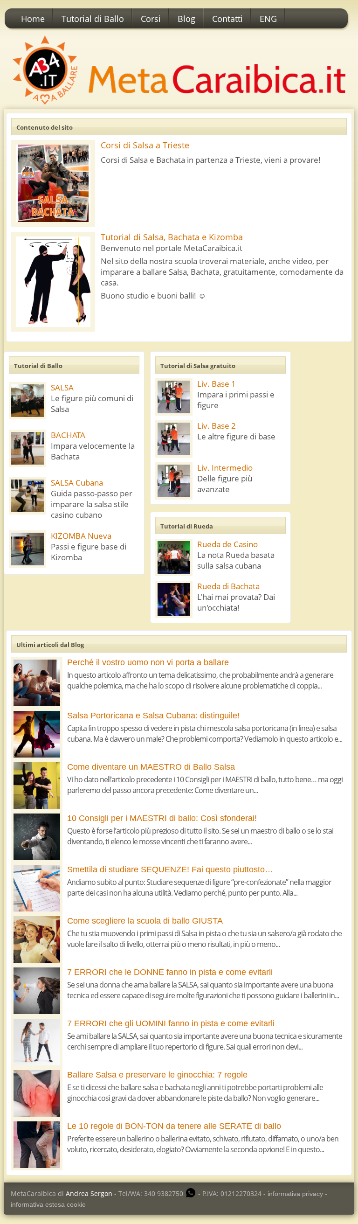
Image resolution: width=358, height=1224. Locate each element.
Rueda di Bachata (228, 586)
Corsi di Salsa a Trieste (145, 145)
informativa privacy (295, 1193)
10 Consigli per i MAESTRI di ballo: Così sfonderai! (162, 818)
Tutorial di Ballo (93, 18)
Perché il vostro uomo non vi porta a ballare (148, 662)
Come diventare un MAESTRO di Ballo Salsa (151, 767)
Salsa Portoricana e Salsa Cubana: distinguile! (153, 715)
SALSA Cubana (77, 482)
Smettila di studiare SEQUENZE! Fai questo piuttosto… (170, 869)
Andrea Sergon (89, 1193)
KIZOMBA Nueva (81, 535)
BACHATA (68, 435)
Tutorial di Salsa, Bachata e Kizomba (172, 237)
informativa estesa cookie (48, 1204)
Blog (186, 18)
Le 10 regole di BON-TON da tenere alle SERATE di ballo (174, 1126)
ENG (268, 18)
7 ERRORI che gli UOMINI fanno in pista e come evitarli (171, 1023)
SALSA (62, 387)
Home (33, 18)
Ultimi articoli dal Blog (50, 644)
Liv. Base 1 (216, 383)
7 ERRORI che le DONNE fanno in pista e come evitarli (170, 972)
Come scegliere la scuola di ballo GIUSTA (145, 920)
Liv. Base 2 (216, 425)
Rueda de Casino (227, 544)
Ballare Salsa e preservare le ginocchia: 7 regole (157, 1074)
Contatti (227, 18)
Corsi (151, 18)
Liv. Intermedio (225, 467)
